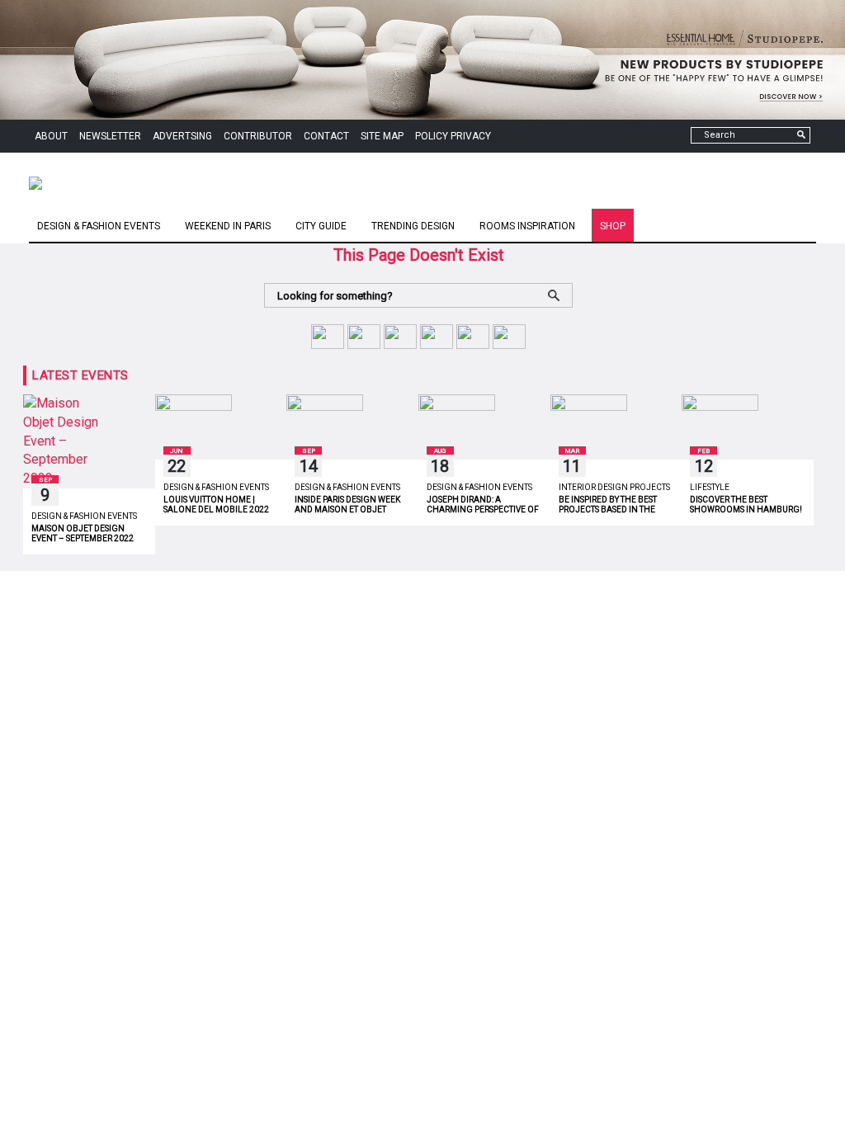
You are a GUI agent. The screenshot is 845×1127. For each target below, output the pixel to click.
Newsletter (110, 136)
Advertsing (182, 136)
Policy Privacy (453, 136)
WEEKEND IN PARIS (228, 226)
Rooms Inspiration (527, 226)
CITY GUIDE (321, 226)
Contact (326, 136)
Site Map (382, 136)
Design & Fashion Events (98, 226)
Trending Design (413, 226)
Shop (612, 226)
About (51, 136)
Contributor (258, 136)
